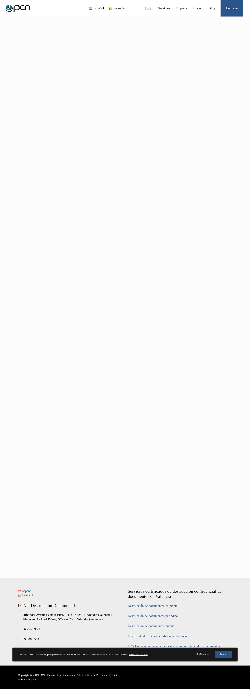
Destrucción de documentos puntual (151, 626)
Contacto (232, 8)
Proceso (198, 8)
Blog (212, 8)
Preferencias (203, 654)
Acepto (223, 654)
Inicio (148, 8)
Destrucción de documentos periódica (153, 616)
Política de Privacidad (96, 675)
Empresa (181, 8)
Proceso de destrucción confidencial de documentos (162, 636)
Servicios (164, 8)
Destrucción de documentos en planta (153, 606)
